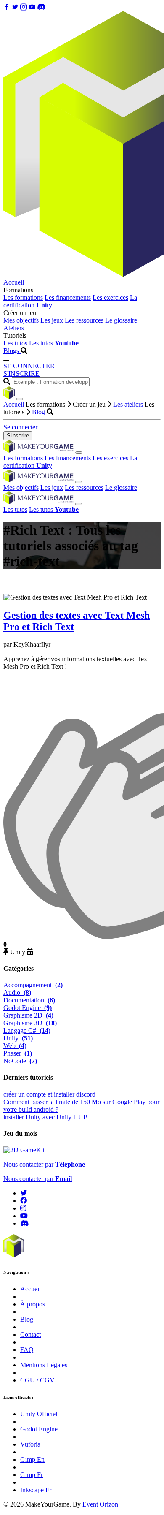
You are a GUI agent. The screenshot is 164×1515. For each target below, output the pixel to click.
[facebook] (23, 1200)
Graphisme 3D (30, 1022)
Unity (18, 1038)
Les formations (23, 297)
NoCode (20, 1060)
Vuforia (30, 1444)
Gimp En (32, 1459)
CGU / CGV (37, 1380)
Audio (17, 992)
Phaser (17, 1053)
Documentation (29, 1000)
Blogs (12, 350)
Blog (38, 411)
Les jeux (51, 320)
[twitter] (23, 1193)
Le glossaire (121, 320)
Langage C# (26, 1030)
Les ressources (84, 320)
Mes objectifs (21, 320)
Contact (30, 1334)
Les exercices (110, 297)
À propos (32, 1304)
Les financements (68, 297)
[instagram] (23, 1208)
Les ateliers (128, 404)
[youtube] (24, 1215)
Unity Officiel (38, 1413)
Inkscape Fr (35, 1489)
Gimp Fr (31, 1474)
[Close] (19, 399)
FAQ (27, 1349)
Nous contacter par (44, 1164)
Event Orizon (100, 1504)
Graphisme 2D (28, 1015)
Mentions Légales (43, 1364)
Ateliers (13, 327)
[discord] (24, 1223)
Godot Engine (27, 1007)
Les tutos (15, 343)
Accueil (13, 282)
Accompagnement (33, 984)
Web (14, 1045)
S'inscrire (18, 435)
